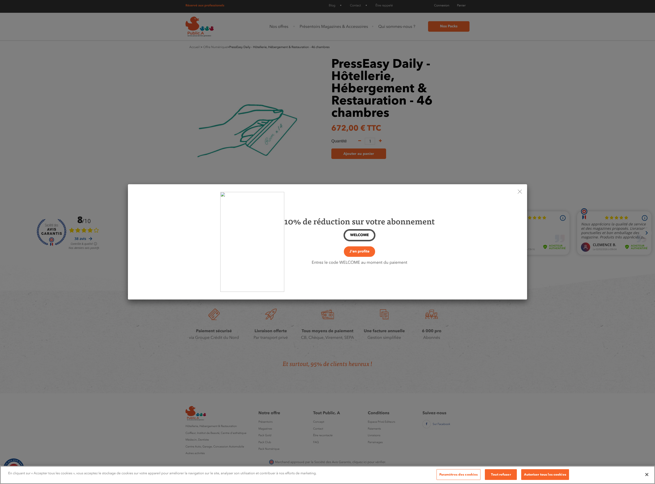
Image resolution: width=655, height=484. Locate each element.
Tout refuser (501, 474)
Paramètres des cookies (458, 474)
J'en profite (359, 251)
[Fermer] (646, 474)
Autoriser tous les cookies (545, 474)
